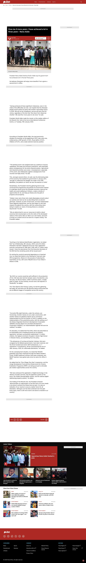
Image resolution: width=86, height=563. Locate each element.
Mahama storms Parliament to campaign (43, 481)
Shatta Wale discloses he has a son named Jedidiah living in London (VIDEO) (19, 505)
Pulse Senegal (76, 545)
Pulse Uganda (61, 550)
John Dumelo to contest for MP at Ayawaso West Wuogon (10, 482)
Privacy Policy (29, 553)
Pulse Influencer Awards (45, 549)
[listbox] (43, 476)
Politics (10, 5)
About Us (28, 545)
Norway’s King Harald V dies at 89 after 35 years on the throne (46, 513)
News (36, 1)
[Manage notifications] (83, 561)
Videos (33, 453)
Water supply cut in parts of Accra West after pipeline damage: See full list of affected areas (19, 496)
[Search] (81, 2)
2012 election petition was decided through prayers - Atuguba (26, 482)
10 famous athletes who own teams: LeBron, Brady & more (46, 504)
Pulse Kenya (61, 548)
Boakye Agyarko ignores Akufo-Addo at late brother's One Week (59, 482)
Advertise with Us (30, 548)
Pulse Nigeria (61, 545)
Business (16, 548)
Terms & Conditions (31, 550)
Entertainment (42, 1)
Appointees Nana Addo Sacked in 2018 (42, 457)
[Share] (48, 38)
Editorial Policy (44, 545)
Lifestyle (49, 1)
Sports (53, 1)
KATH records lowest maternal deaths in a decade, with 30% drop (46, 495)
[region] (43, 476)
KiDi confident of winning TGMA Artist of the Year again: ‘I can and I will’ (19, 514)
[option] (10, 476)
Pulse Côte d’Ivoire (75, 549)
